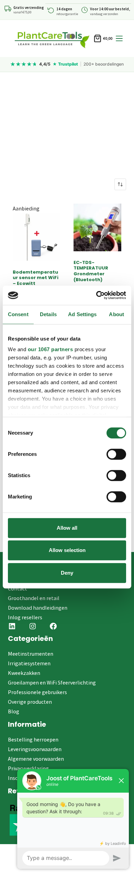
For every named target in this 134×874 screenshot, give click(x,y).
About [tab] (116, 314)
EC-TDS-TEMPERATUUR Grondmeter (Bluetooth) (91, 271)
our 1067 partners (50, 349)
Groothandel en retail (33, 598)
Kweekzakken (24, 672)
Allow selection (67, 550)
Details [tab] (48, 314)
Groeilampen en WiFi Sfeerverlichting (52, 682)
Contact (17, 588)
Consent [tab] (18, 314)
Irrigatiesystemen (29, 663)
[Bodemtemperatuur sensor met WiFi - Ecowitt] (36, 237)
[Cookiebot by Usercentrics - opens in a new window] (96, 295)
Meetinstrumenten (30, 653)
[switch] (116, 454)
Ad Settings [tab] (82, 314)
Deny (67, 573)
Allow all (67, 528)
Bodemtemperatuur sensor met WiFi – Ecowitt (35, 278)
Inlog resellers (25, 617)
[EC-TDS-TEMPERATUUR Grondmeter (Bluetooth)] (97, 227)
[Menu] (119, 38)
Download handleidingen (37, 607)
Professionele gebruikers (37, 692)
